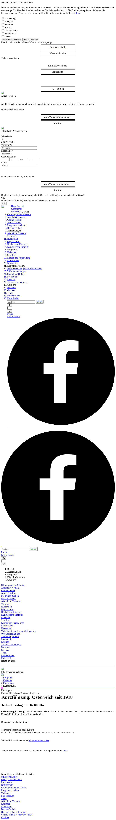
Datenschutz (7, 785)
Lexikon (11, 279)
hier (78, 13)
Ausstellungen (14, 571)
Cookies (5, 817)
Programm (12, 574)
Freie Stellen (13, 298)
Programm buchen (16, 225)
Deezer (8, 36)
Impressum (6, 782)
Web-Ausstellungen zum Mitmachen (24, 268)
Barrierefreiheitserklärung (13, 812)
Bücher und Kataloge (17, 244)
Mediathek (12, 276)
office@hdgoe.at (9, 776)
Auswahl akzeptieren (11, 39)
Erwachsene (13, 260)
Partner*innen (14, 295)
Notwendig (10, 18)
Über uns (11, 580)
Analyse (9, 21)
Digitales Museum (16, 577)
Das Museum (7, 795)
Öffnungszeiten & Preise (19, 214)
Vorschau (11, 236)
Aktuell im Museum (16, 233)
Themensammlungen (17, 282)
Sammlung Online (16, 274)
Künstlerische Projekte (18, 247)
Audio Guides (14, 222)
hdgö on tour (13, 241)
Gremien (11, 290)
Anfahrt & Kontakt (16, 217)
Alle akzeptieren (31, 39)
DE (9, 305)
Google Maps (11, 30)
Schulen (11, 255)
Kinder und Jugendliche (18, 257)
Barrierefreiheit (14, 228)
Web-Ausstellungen (16, 271)
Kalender (11, 252)
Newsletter (12, 263)
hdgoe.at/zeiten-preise (39, 740)
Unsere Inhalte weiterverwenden (16, 814)
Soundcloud (10, 33)
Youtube (9, 24)
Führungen (8, 683)
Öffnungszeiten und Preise (13, 787)
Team (10, 293)
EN (9, 311)
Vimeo (8, 27)
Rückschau (12, 238)
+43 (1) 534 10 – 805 (11, 779)
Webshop (5, 793)
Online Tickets (14, 220)
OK (3, 203)
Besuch (10, 569)
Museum (11, 287)
